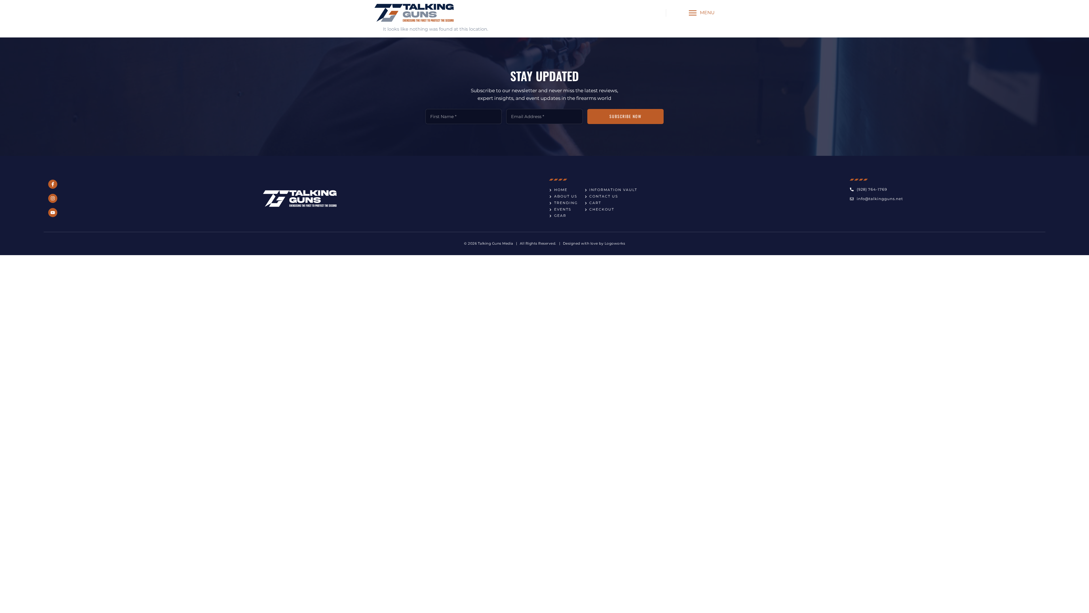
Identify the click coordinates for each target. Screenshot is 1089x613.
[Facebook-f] (52, 184)
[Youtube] (52, 212)
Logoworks (615, 243)
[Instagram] (52, 198)
